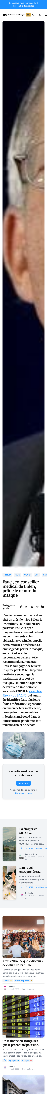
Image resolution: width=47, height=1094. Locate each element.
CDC (17, 574)
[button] (33, 15)
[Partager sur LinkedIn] (31, 607)
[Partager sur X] (26, 607)
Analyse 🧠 (27, 1060)
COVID (27, 574)
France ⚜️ (8, 981)
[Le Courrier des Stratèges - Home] (17, 14)
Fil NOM (7, 574)
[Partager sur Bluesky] (42, 607)
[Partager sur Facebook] (20, 607)
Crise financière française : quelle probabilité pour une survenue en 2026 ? (20, 1045)
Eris (36, 574)
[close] (44, 4)
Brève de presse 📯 (23, 981)
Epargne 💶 (14, 1060)
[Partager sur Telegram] (37, 607)
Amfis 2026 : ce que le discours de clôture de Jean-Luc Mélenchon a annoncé (23, 965)
